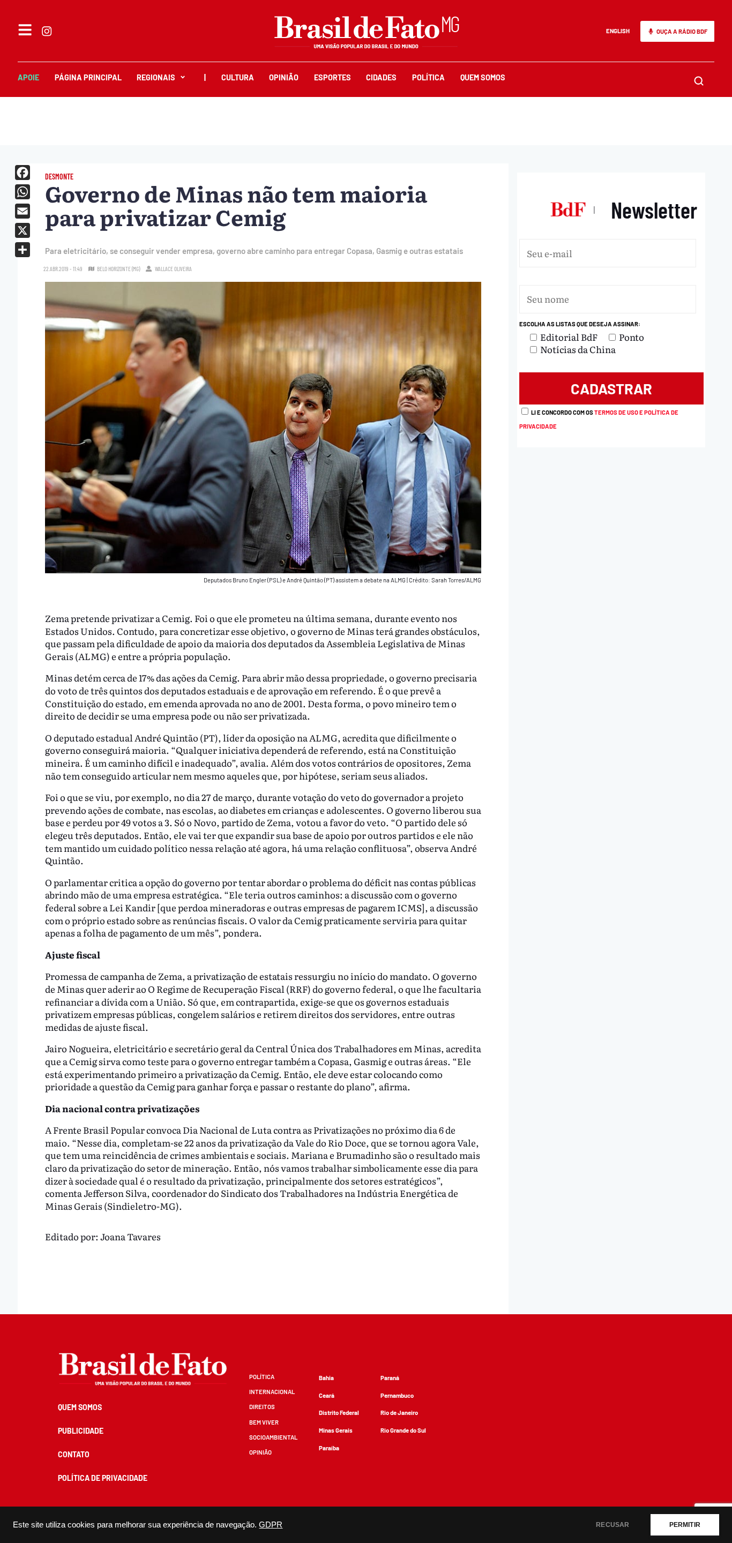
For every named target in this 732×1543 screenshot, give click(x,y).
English (618, 30)
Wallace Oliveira (173, 268)
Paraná (389, 1377)
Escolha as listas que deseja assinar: (579, 323)
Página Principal (88, 77)
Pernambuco (397, 1395)
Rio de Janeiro (399, 1412)
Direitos (262, 1406)
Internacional (272, 1391)
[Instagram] (46, 31)
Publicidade (80, 1430)
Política (428, 77)
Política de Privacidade (102, 1477)
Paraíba (329, 1447)
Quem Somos (482, 77)
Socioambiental (273, 1437)
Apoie (28, 77)
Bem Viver (264, 1422)
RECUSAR (612, 1525)
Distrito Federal (339, 1412)
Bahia (326, 1377)
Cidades (381, 77)
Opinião (283, 77)
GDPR (270, 1524)
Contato (73, 1454)
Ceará (326, 1395)
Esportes (332, 77)
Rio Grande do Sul (403, 1430)
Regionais (156, 77)
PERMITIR (684, 1525)
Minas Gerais (336, 1430)
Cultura (237, 77)
